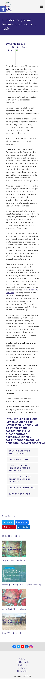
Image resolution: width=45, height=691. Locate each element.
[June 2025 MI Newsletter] (14, 597)
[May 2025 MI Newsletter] (14, 622)
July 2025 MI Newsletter (14, 560)
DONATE (22, 668)
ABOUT (22, 659)
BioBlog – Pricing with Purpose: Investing (22, 585)
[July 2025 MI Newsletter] (14, 549)
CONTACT (22, 671)
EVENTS (22, 665)
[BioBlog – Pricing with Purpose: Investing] (14, 573)
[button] (3, 9)
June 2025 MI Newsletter (14, 609)
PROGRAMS (22, 662)
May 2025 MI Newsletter (14, 633)
